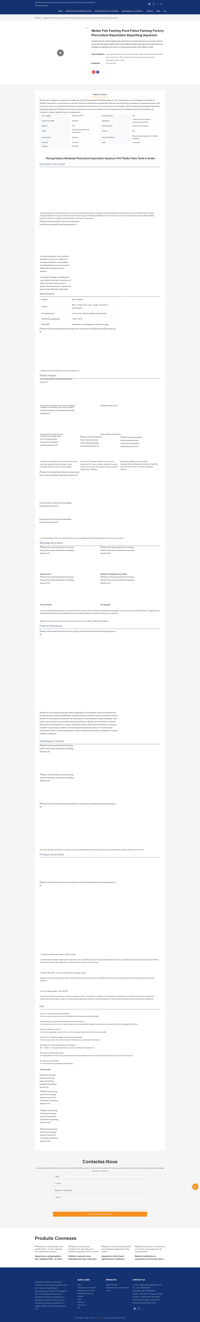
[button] (166, 11)
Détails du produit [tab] (100, 94)
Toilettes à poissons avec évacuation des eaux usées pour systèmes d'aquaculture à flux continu (82, 1257)
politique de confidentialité (114, 1318)
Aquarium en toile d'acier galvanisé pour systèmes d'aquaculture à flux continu (114, 1257)
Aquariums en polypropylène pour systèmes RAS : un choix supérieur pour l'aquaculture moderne (48, 1257)
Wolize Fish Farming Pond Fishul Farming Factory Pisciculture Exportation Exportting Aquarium (81, 18)
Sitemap (99, 1318)
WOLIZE (38, 18)
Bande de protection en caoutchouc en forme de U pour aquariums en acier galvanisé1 (149, 1257)
